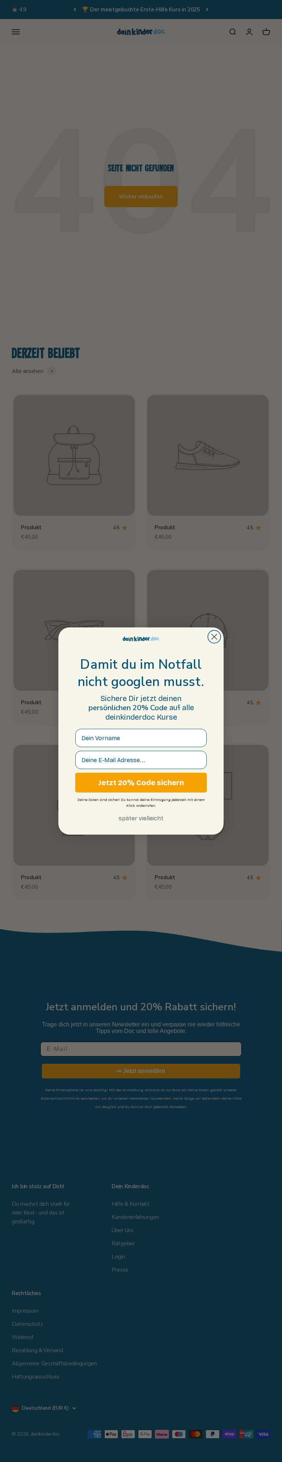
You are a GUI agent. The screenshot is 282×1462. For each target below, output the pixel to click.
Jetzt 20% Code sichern (141, 782)
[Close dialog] (214, 636)
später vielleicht (141, 818)
